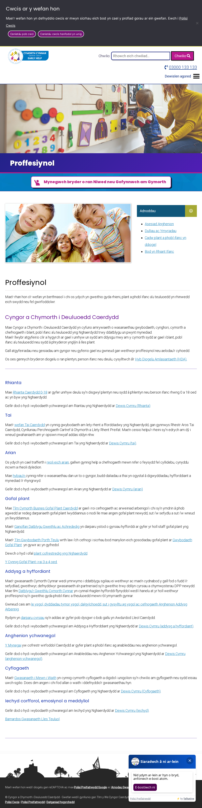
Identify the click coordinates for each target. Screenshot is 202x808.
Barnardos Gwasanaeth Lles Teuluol (32, 719)
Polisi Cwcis (12, 802)
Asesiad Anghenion (159, 224)
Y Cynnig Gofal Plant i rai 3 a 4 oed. (31, 562)
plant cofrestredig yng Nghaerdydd (60, 553)
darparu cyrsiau (32, 618)
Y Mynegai (13, 645)
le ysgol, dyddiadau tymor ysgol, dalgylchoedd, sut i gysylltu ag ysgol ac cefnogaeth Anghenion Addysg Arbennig (96, 606)
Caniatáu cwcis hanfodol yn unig (61, 33)
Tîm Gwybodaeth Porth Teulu (36, 540)
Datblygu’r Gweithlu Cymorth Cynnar (46, 591)
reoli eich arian (58, 462)
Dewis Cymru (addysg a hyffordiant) (166, 626)
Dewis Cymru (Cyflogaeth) (141, 691)
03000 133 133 (183, 67)
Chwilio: (105, 56)
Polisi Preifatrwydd (33, 802)
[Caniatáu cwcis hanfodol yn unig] (197, 23)
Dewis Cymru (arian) (127, 489)
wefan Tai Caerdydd (29, 425)
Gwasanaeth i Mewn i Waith (35, 678)
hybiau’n (19, 476)
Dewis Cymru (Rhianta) (133, 406)
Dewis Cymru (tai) (122, 443)
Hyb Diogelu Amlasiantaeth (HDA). (161, 359)
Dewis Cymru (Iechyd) (132, 710)
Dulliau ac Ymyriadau (160, 231)
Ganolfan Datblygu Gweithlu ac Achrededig (46, 526)
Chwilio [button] (181, 56)
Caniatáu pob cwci (22, 33)
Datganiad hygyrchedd (61, 802)
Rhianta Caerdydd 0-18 (30, 392)
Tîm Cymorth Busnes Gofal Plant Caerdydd (45, 508)
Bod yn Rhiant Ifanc (159, 251)
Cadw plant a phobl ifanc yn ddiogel (165, 241)
